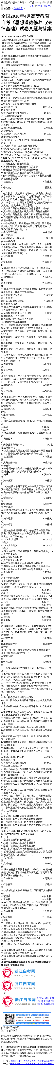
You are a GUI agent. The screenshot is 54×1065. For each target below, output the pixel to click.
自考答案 (18, 8)
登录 (31, 6)
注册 (39, 6)
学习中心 (48, 6)
